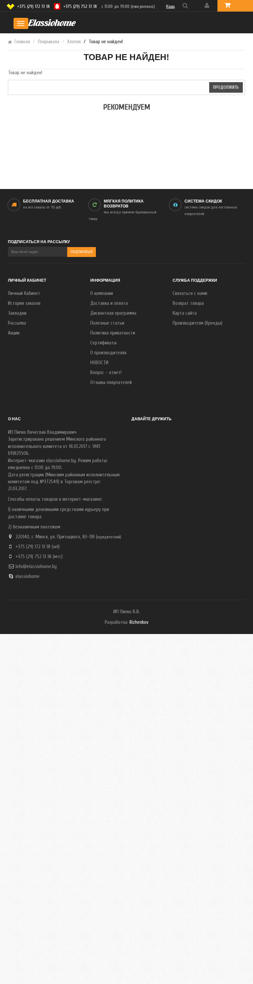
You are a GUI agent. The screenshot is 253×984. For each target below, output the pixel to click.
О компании (101, 293)
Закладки (17, 313)
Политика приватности (112, 333)
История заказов (24, 303)
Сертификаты (103, 343)
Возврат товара (188, 303)
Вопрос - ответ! (106, 372)
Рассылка (17, 323)
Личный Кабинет (24, 293)
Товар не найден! (106, 42)
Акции (13, 333)
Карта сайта (185, 313)
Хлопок (74, 42)
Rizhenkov (138, 622)
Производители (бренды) (197, 323)
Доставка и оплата (109, 303)
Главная (22, 42)
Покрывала (48, 42)
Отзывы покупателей (111, 382)
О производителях (108, 353)
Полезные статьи (107, 323)
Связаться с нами (190, 293)
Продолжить (226, 87)
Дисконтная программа (113, 313)
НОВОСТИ (99, 362)
